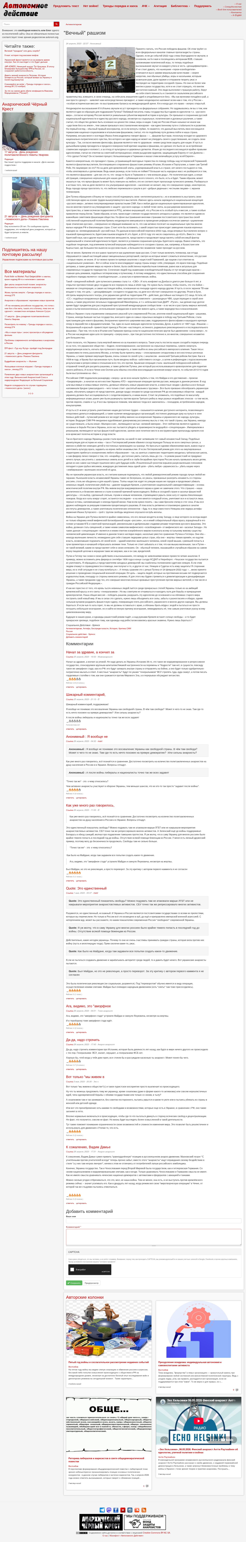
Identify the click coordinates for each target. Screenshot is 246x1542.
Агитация (160, 6)
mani (100, 741)
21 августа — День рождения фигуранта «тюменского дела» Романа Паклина (29, 217)
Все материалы (20, 271)
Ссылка (69, 656)
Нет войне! (91, 6)
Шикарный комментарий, (85, 694)
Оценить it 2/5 (72, 679)
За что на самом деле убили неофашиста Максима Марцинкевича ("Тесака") (29, 91)
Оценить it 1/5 (69, 679)
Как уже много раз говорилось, (90, 805)
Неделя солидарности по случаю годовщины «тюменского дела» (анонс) (26, 386)
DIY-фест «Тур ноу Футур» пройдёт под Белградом (28, 348)
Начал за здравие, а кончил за (90, 651)
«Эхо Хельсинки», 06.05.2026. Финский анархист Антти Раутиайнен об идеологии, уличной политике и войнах (198, 1451)
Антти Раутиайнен (166, 1456)
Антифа (86, 628)
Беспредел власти (99, 628)
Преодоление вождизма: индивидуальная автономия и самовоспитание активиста (190, 1363)
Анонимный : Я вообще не (87, 736)
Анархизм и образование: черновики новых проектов (29, 300)
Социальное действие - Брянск (80, 634)
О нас (105, 1535)
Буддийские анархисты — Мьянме (21, 361)
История (113, 628)
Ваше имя (71, 1216)
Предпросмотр (92, 1282)
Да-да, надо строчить (83, 1039)
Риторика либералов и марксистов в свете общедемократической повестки (106, 1460)
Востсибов (73, 1366)
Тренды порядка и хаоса (120, 6)
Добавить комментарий (77, 636)
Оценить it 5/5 (79, 679)
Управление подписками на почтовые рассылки (27, 259)
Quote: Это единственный (86, 888)
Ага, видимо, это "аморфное (88, 1005)
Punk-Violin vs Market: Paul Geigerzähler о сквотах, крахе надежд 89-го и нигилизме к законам (28, 278)
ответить (70, 686)
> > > (30, 393)
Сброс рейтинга (67, 679)
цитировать (81, 686)
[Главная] (26, 10)
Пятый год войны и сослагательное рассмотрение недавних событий (108, 1362)
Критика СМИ (125, 628)
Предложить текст (66, 6)
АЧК (145, 6)
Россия (69, 631)
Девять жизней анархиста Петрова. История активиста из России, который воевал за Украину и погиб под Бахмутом (28, 77)
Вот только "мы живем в (85, 1076)
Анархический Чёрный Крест (24, 106)
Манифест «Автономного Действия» (127, 1535)
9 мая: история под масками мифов (21, 55)
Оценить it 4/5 (77, 679)
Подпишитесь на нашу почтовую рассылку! (24, 251)
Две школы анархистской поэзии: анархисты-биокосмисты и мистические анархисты (26, 286)
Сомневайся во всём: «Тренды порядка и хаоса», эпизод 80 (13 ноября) (28, 85)
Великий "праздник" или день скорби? (22, 50)
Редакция (9, 159)
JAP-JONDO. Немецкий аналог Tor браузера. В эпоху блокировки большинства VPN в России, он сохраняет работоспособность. (29, 68)
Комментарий (73, 1226)
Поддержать (203, 6)
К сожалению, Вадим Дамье (88, 1146)
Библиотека (179, 6)
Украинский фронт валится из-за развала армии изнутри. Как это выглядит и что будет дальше (27, 60)
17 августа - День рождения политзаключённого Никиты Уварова (26, 153)
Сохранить (75, 1282)
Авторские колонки (85, 1297)
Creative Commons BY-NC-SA (156, 1532)
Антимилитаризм (74, 24)
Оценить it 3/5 (74, 679)
